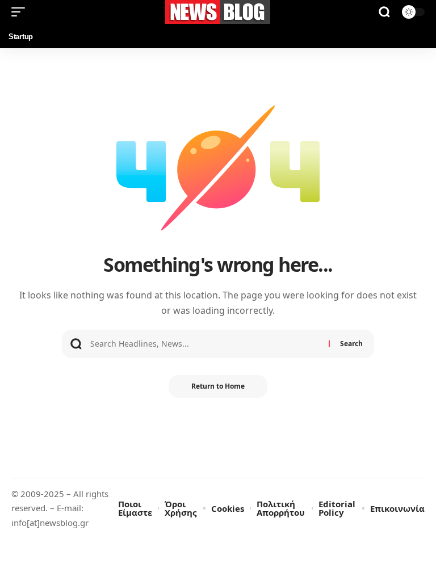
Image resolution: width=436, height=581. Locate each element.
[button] (21, 11)
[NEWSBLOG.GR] (217, 12)
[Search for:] (205, 344)
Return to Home (218, 386)
